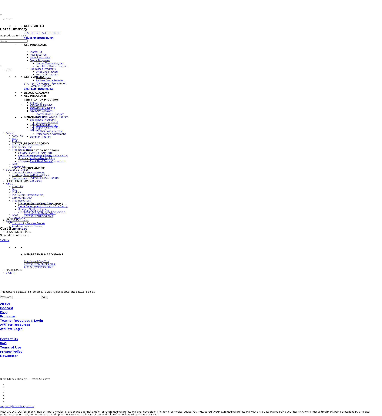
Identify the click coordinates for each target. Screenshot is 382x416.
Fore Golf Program (47, 74)
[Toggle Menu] (1, 65)
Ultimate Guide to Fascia (32, 209)
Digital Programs (40, 60)
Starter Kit (36, 51)
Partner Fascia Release (49, 80)
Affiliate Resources (15, 325)
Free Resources (21, 149)
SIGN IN (10, 222)
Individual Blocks (40, 175)
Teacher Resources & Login (21, 320)
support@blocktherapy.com (17, 406)
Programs (7, 316)
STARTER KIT (32, 33)
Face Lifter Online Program (52, 66)
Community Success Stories (28, 172)
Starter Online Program (50, 63)
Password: (6, 297)
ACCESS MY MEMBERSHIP (40, 213)
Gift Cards (35, 130)
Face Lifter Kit (38, 54)
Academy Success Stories (27, 175)
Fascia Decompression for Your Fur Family (43, 206)
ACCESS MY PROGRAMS (38, 216)
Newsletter (9, 356)
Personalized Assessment (51, 133)
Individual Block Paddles (44, 178)
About (5, 304)
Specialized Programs (43, 69)
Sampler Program (40, 86)
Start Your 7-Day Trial (36, 261)
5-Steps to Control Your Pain (35, 152)
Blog (15, 138)
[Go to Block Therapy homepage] (15, 10)
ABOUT (10, 132)
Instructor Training (41, 155)
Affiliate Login (11, 329)
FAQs (15, 164)
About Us (17, 135)
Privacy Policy (11, 351)
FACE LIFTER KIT (51, 33)
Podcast (17, 141)
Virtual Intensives (40, 57)
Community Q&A (22, 147)
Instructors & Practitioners (27, 195)
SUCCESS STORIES (17, 169)
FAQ (3, 343)
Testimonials (19, 178)
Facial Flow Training (41, 161)
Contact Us (18, 167)
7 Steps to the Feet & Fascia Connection (41, 212)
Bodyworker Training (42, 158)
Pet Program (43, 128)
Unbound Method (47, 71)
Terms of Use (10, 347)
